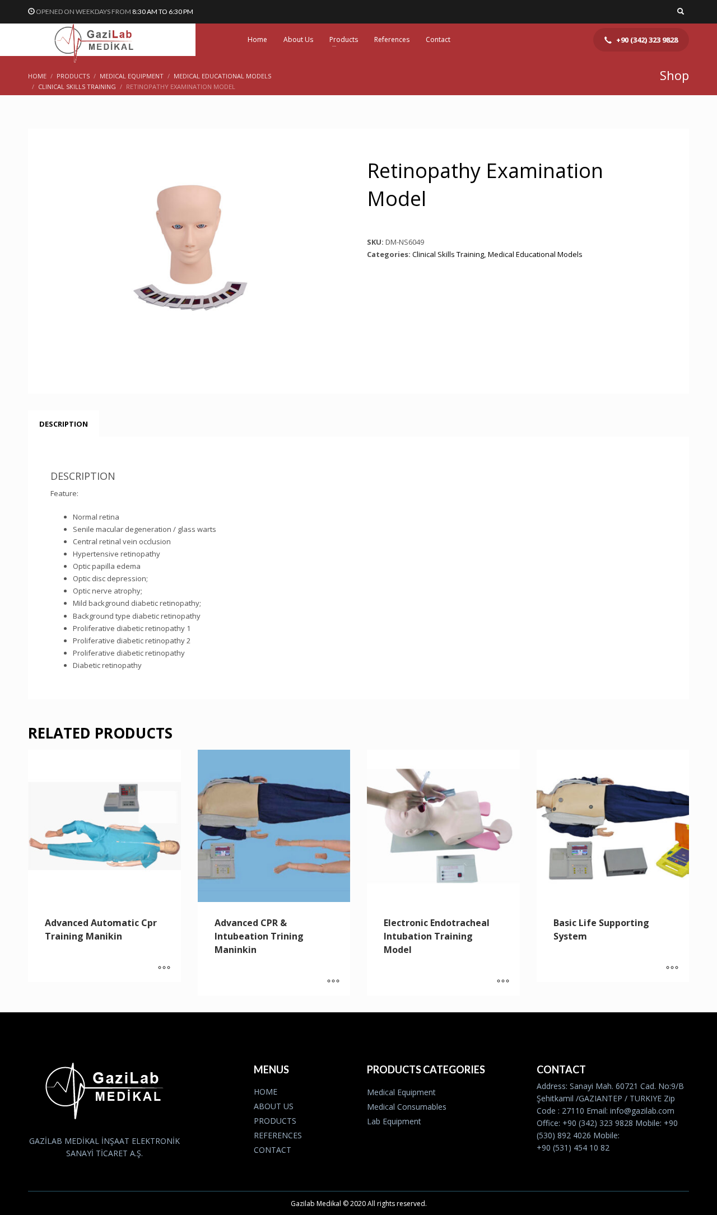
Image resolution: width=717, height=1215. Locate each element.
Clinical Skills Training (448, 254)
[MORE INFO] (164, 968)
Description (63, 424)
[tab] (63, 423)
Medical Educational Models (535, 254)
